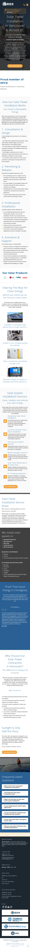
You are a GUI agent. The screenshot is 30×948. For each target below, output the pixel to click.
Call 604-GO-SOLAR (9, 752)
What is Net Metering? (7, 881)
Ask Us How (9, 12)
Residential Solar (5, 894)
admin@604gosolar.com (7, 859)
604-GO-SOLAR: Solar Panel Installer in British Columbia (15, 940)
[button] (27, 5)
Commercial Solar (5, 892)
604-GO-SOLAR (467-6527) (8, 857)
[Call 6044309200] (24, 5)
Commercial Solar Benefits (8, 875)
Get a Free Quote (15, 66)
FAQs (1, 877)
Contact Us (3, 879)
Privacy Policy (4, 883)
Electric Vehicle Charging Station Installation (10, 897)
